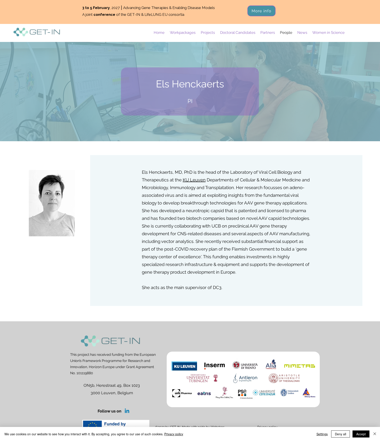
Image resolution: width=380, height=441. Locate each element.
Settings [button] (322, 434)
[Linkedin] (127, 411)
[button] (182, 32)
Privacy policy (173, 434)
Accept (361, 434)
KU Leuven (194, 180)
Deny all (340, 434)
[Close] (374, 433)
